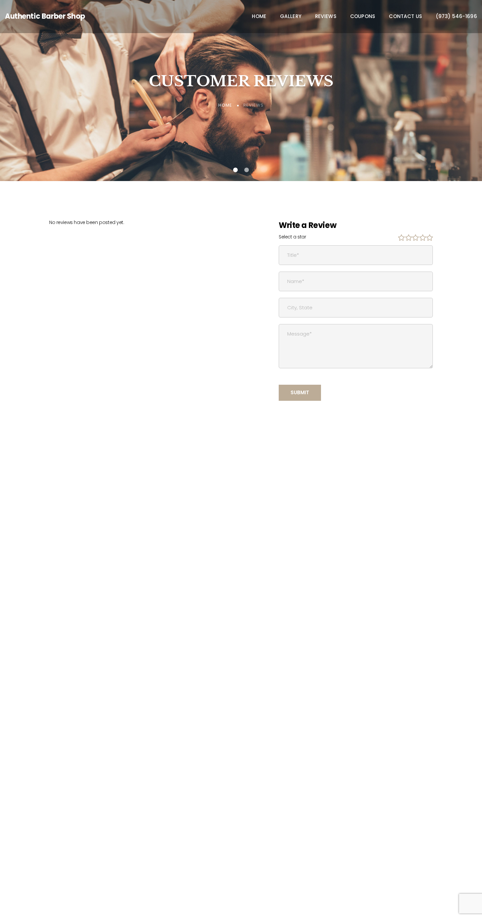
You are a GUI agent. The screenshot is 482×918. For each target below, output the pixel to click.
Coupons (362, 16)
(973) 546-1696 (456, 16)
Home (259, 16)
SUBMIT (300, 392)
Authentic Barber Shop (45, 16)
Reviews (325, 16)
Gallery (290, 16)
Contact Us (405, 16)
